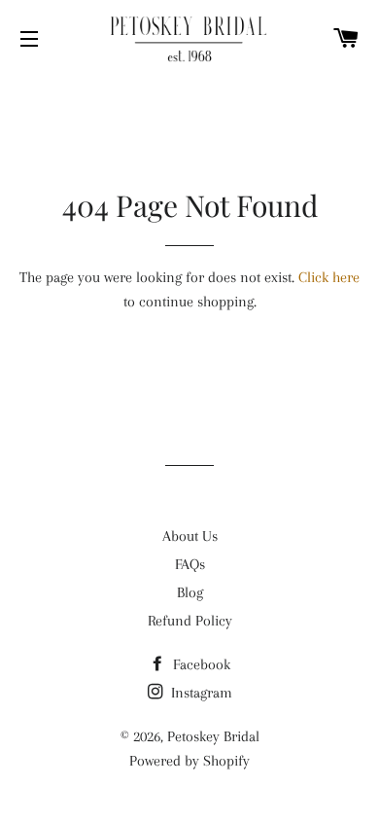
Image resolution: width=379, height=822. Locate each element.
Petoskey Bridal (213, 736)
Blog (190, 592)
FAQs (190, 564)
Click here (329, 277)
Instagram (199, 692)
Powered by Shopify (189, 760)
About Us (190, 536)
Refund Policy (190, 620)
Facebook (199, 664)
